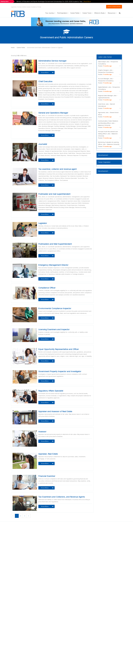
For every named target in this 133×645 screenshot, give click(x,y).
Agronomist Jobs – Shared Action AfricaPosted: (108, 115)
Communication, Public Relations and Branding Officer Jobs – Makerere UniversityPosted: (108, 124)
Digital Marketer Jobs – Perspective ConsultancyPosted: (109, 89)
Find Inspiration (62, 13)
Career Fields (75, 13)
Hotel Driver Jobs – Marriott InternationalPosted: (106, 106)
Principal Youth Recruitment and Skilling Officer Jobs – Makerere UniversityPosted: (108, 135)
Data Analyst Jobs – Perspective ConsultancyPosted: (108, 64)
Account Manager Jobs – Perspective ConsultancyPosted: (106, 81)
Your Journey (49, 13)
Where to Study (99, 13)
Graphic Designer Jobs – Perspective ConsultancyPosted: (105, 72)
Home (13, 47)
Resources (111, 13)
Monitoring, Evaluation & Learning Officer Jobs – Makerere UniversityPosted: (108, 144)
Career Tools (86, 13)
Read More (87, 1)
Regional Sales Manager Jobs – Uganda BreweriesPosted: (107, 98)
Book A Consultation (114, 6)
